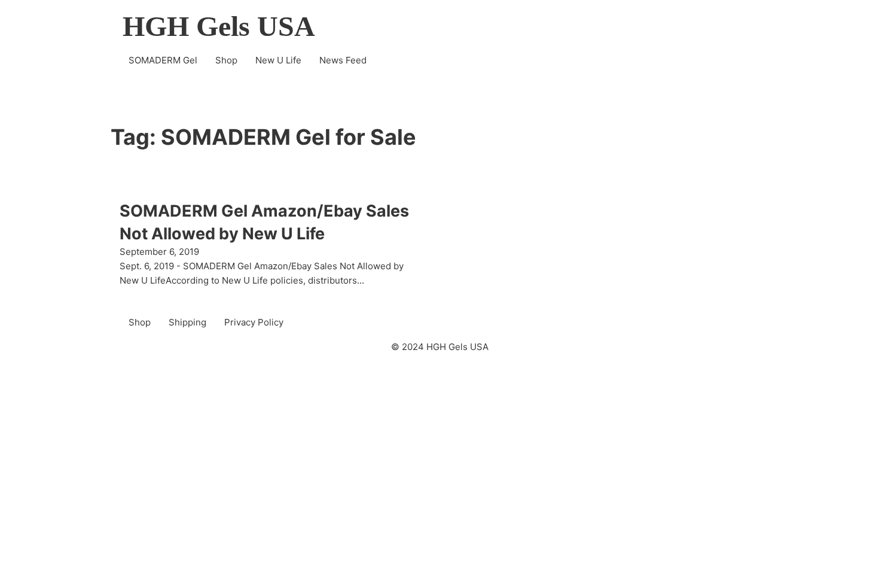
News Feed (343, 60)
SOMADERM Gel (163, 60)
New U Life (278, 60)
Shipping (187, 322)
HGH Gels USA (219, 26)
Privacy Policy (253, 322)
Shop (226, 60)
